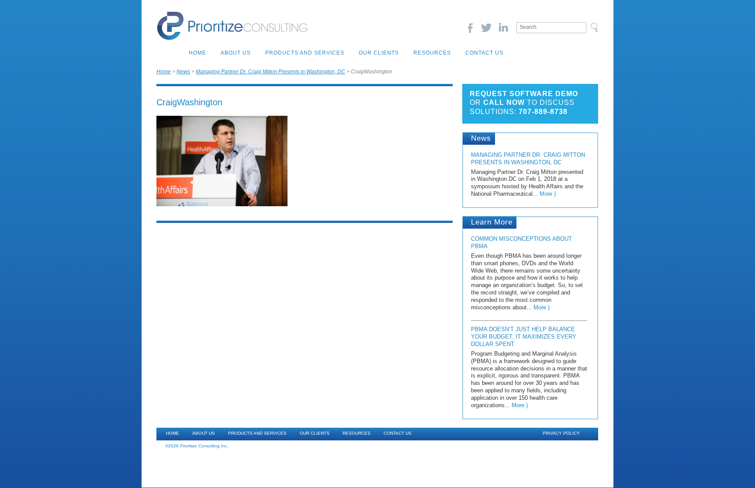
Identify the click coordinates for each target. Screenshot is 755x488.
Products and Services (304, 53)
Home (197, 53)
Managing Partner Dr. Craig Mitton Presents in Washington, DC (270, 72)
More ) (548, 193)
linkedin (503, 28)
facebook (469, 28)
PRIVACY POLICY (561, 433)
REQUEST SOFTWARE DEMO (524, 93)
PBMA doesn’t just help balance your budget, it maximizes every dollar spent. (523, 336)
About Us (236, 53)
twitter (486, 28)
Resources (432, 53)
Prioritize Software (232, 26)
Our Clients (379, 53)
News (183, 72)
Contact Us (484, 53)
